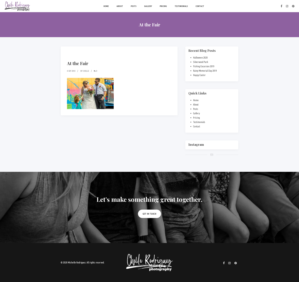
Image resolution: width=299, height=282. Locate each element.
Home (106, 6)
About (120, 6)
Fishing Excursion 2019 (203, 66)
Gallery (148, 6)
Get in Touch (149, 214)
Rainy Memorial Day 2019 (205, 70)
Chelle (86, 71)
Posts (133, 6)
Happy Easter (199, 75)
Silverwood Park (200, 62)
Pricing (163, 6)
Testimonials (181, 6)
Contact (200, 6)
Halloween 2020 (200, 57)
